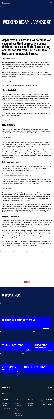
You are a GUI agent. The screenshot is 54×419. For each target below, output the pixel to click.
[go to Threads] (45, 404)
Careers (16, 402)
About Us (4, 402)
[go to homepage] (6, 3)
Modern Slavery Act (6, 408)
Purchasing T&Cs (18, 413)
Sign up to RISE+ (31, 407)
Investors (17, 410)
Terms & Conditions (5, 403)
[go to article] (27, 316)
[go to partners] (27, 393)
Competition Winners (19, 415)
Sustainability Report (19, 407)
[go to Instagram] (41, 404)
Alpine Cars (30, 402)
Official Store (30, 405)
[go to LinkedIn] (48, 404)
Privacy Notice (5, 405)
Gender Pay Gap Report (6, 407)
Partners (16, 408)
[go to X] (43, 404)
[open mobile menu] (50, 2)
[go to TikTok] (47, 404)
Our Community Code (19, 412)
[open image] (27, 264)
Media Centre (30, 403)
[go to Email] (50, 404)
